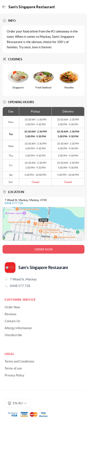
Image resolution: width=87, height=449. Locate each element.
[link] (43, 286)
